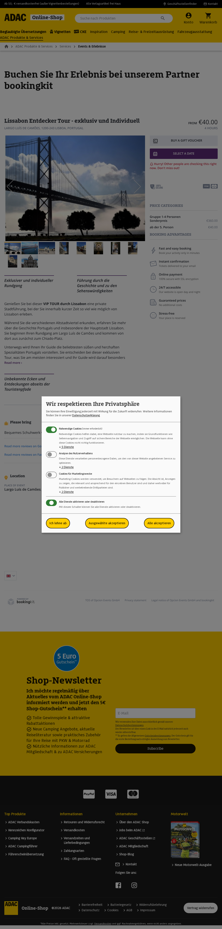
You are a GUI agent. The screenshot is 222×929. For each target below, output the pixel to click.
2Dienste (66, 467)
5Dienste (66, 447)
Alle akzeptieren (159, 523)
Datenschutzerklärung (86, 415)
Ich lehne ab (58, 523)
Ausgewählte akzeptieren (107, 523)
